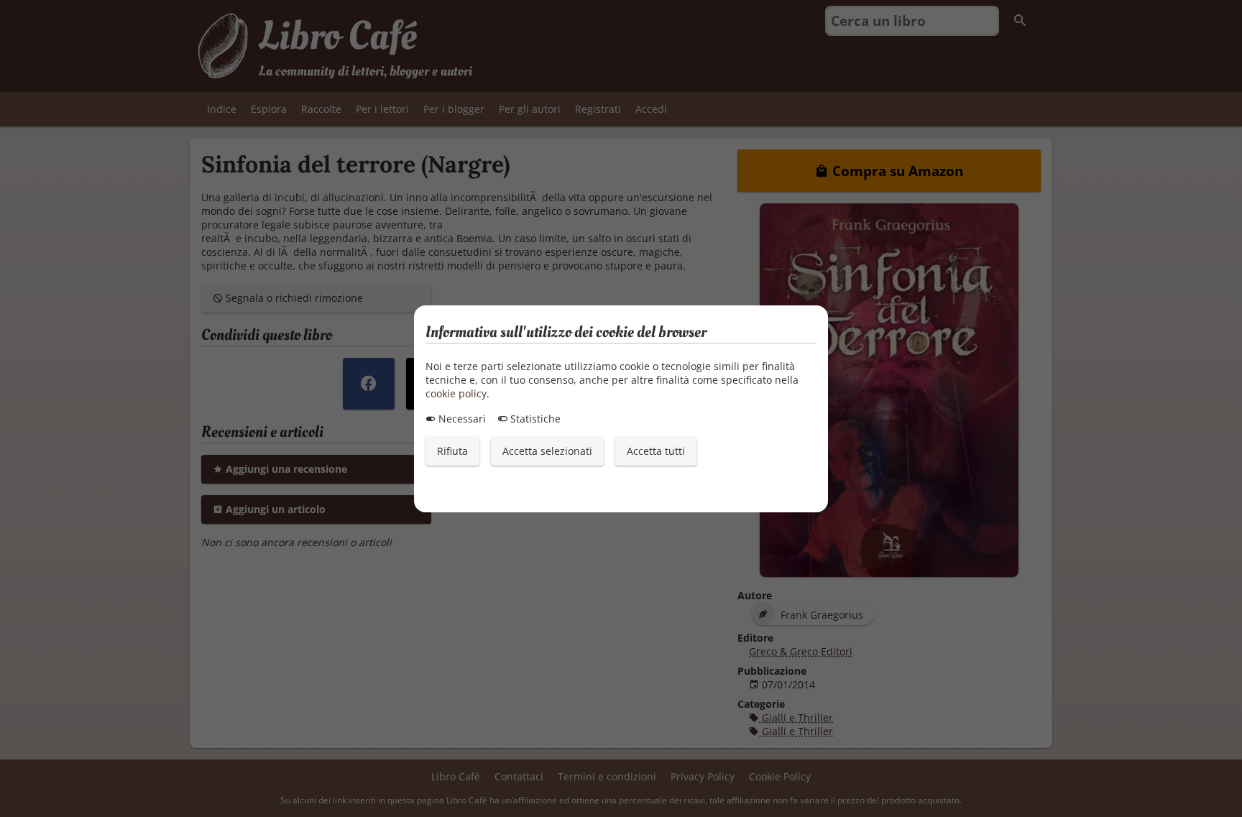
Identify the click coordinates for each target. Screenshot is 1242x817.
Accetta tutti (656, 451)
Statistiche (534, 418)
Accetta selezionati (547, 451)
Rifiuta (452, 451)
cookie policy (456, 393)
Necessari (461, 418)
